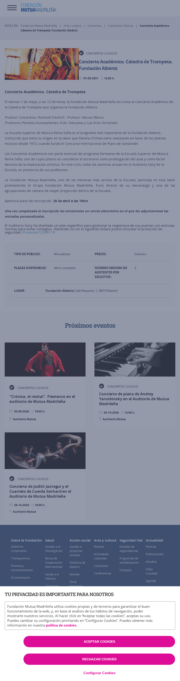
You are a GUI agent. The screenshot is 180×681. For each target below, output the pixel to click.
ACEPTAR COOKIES (99, 641)
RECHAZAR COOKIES (99, 659)
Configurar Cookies (99, 673)
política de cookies (61, 625)
